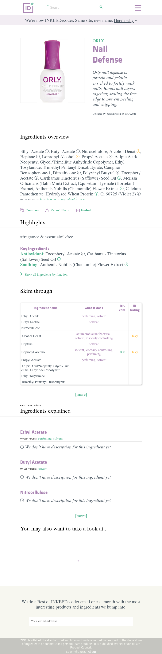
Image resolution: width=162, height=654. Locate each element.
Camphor (112, 167)
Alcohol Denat (122, 151)
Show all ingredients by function (46, 274)
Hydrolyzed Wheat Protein (69, 194)
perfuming (88, 316)
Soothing (29, 264)
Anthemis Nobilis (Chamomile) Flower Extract (77, 188)
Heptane (27, 156)
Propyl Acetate (95, 156)
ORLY (98, 41)
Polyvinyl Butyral (99, 173)
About (92, 652)
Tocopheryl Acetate (63, 254)
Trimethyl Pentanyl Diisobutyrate (72, 167)
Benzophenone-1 (35, 173)
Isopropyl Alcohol (58, 156)
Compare (32, 209)
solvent (101, 316)
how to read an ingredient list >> (62, 198)
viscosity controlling (99, 338)
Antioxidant (31, 253)
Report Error (60, 209)
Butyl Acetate (63, 151)
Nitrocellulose (94, 151)
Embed (86, 209)
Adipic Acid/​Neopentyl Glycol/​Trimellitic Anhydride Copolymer (78, 159)
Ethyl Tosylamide (33, 376)
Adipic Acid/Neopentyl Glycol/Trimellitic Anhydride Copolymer (45, 368)
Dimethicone (64, 173)
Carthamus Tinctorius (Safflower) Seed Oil (78, 178)
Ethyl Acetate (32, 151)
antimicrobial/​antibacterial (93, 333)
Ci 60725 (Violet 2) (118, 194)
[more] (81, 394)
